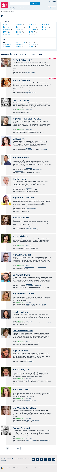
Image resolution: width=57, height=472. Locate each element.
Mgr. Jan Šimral (19, 179)
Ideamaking (7, 34)
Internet (19, 26)
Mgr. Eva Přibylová (21, 369)
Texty (45, 26)
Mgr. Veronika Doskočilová (24, 408)
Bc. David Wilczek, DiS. (22, 60)
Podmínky (3, 460)
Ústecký (32, 46)
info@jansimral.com (29, 189)
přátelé (20, 458)
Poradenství (33, 29)
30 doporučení (29, 284)
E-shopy (6, 31)
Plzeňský (19, 46)
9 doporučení (28, 265)
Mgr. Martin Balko (21, 157)
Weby (45, 29)
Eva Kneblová (18, 139)
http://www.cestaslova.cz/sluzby (21, 209)
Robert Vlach (14, 458)
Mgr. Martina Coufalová (23, 197)
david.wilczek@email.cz (30, 72)
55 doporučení (29, 321)
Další (17, 448)
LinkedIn (19, 31)
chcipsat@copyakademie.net (31, 322)
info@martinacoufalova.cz (30, 208)
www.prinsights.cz (42, 304)
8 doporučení (28, 148)
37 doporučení (29, 109)
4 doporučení (28, 90)
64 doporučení (29, 168)
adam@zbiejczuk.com (29, 267)
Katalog (12, 8)
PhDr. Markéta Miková (23, 331)
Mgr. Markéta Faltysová (23, 293)
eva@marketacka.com (29, 149)
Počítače (33, 26)
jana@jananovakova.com (30, 440)
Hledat (34, 3)
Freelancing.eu (3, 468)
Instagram (19, 24)
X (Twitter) (49, 459)
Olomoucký (20, 44)
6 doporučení (28, 245)
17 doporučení (29, 438)
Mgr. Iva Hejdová (20, 351)
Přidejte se (52, 8)
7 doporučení (28, 398)
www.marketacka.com (42, 149)
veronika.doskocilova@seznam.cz (32, 420)
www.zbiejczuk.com (42, 267)
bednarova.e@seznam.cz (30, 92)
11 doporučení (28, 188)
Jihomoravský (7, 44)
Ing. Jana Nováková (21, 428)
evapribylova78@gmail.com (31, 380)
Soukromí (25, 458)
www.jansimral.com (41, 189)
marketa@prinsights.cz (30, 304)
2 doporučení (28, 70)
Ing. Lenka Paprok (21, 100)
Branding (6, 26)
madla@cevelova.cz (20, 131)
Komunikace (20, 27)
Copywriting (7, 29)
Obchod (32, 24)
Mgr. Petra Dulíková (21, 389)
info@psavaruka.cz (29, 285)
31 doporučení (29, 129)
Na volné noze (4, 11)
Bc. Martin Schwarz (21, 275)
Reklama (33, 32)
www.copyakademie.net (46, 322)
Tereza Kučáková (20, 236)
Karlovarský (7, 46)
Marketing (19, 32)
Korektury (19, 29)
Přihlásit (53, 1)
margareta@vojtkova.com (30, 228)
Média (18, 34)
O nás (25, 8)
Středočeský (33, 44)
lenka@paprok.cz (28, 110)
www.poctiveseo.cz (19, 171)
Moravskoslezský (21, 42)
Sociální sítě (47, 24)
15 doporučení (29, 206)
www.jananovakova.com (45, 440)
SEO (32, 34)
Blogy (5, 24)
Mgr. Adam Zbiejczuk (22, 255)
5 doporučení (28, 341)
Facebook (6, 32)
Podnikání (33, 27)
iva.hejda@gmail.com (29, 361)
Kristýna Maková (20, 312)
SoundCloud (53, 459)
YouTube (33, 459)
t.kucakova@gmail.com (30, 246)
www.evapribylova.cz (45, 380)
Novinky (19, 8)
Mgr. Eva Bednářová (21, 80)
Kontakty (31, 8)
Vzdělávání (46, 27)
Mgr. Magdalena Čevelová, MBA (27, 119)
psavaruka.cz (39, 285)
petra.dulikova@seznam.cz (30, 400)
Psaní (32, 31)
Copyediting (7, 27)
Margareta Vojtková (21, 217)
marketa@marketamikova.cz (31, 342)
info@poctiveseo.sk (37, 169)
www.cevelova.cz (31, 131)
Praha (32, 42)
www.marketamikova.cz (45, 342)
